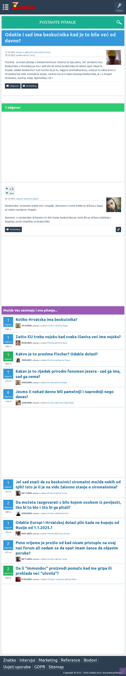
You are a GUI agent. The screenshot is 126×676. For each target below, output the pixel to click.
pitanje (19, 52)
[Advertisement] (63, 147)
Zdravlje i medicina (55, 579)
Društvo (34, 52)
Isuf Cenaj (46, 52)
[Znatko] (23, 6)
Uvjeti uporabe (17, 666)
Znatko (9, 660)
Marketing (48, 660)
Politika (50, 343)
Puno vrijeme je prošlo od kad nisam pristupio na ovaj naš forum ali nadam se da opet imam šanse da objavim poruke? (67, 547)
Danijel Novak (63, 533)
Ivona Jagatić (33, 199)
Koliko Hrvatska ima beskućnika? (46, 319)
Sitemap (56, 666)
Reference (70, 660)
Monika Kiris (63, 513)
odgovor (20, 199)
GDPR (39, 666)
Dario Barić (62, 343)
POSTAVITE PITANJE (58, 22)
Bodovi (90, 660)
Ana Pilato (71, 579)
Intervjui (27, 660)
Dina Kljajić (63, 326)
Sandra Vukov (64, 360)
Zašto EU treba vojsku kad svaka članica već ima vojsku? (68, 336)
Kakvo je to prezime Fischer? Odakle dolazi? (57, 354)
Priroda (50, 382)
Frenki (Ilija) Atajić (66, 403)
